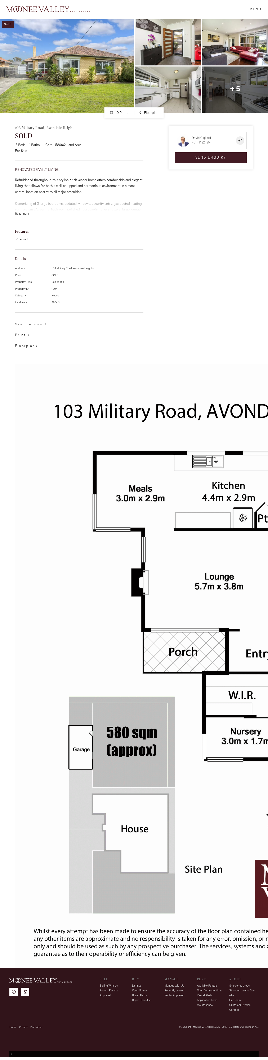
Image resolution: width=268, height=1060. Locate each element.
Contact (234, 1010)
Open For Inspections (209, 990)
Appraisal (105, 995)
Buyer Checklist (141, 1000)
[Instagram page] (26, 992)
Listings (136, 985)
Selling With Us (109, 985)
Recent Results (109, 990)
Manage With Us (174, 985)
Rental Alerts (205, 995)
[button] (23, 335)
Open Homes (139, 990)
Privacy (23, 1027)
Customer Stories (239, 1005)
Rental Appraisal (174, 995)
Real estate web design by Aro (243, 1027)
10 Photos (122, 113)
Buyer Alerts (139, 995)
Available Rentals (207, 985)
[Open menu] (255, 9)
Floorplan (150, 113)
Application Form (207, 1000)
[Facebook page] (15, 992)
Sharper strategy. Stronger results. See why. (242, 990)
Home (12, 1027)
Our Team (235, 1000)
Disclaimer (36, 1027)
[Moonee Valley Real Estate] (48, 9)
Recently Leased (174, 990)
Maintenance (205, 1005)
